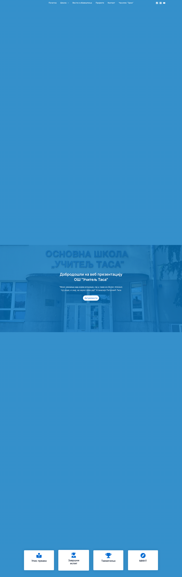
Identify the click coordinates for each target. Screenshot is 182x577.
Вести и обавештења (82, 3)
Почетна (53, 3)
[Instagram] (160, 3)
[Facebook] (157, 3)
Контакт (111, 3)
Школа (63, 3)
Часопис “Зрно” (126, 3)
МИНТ (143, 560)
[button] (67, 3)
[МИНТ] (143, 555)
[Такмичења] (108, 555)
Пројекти (100, 3)
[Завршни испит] (73, 555)
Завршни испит (73, 562)
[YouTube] (164, 3)
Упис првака (39, 560)
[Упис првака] (39, 555)
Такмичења (108, 560)
